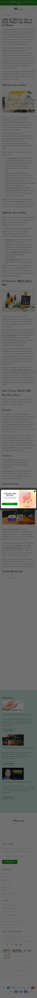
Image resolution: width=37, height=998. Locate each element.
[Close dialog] (34, 491)
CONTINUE (9, 504)
